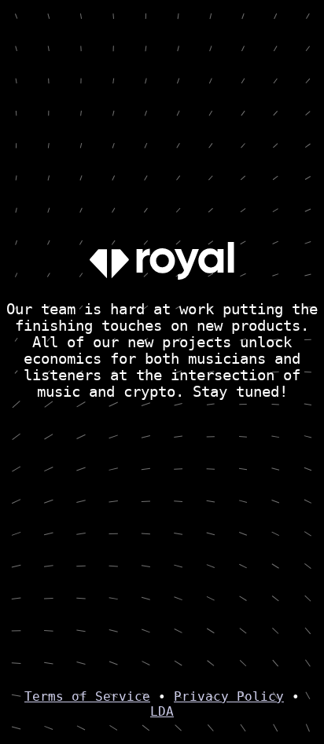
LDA (162, 711)
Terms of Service (87, 696)
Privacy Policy (229, 696)
